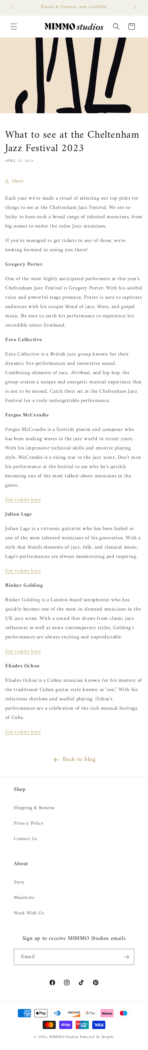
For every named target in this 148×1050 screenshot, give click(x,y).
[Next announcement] (135, 7)
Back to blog (79, 759)
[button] (13, 26)
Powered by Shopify (97, 1037)
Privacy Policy (28, 823)
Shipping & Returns (34, 808)
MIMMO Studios (63, 1037)
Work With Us (29, 913)
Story (19, 882)
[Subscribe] (126, 957)
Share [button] (18, 181)
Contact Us (25, 839)
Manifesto (24, 897)
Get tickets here (23, 500)
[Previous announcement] (12, 7)
